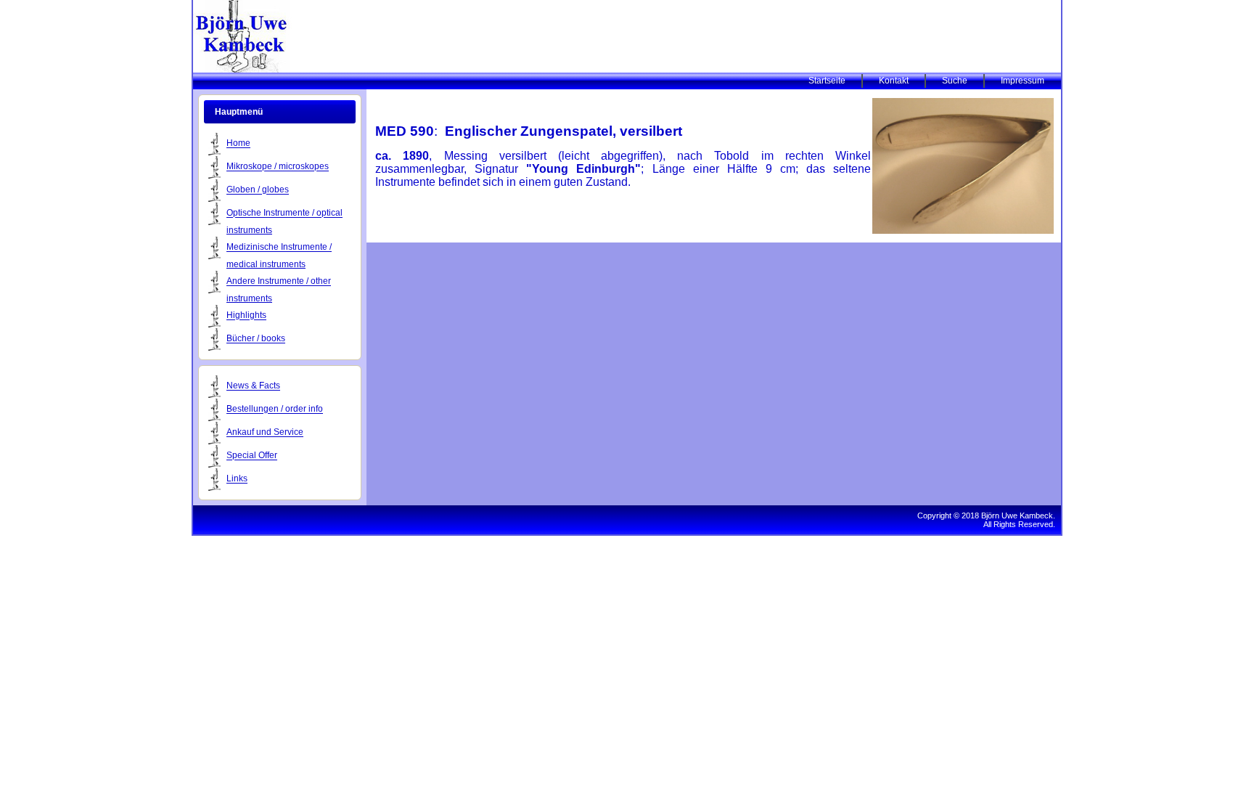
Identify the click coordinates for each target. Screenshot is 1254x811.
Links (236, 479)
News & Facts (253, 386)
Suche (954, 81)
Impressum (1022, 81)
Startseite (826, 81)
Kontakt (894, 81)
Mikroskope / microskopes (277, 167)
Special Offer (251, 456)
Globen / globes (257, 190)
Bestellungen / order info (274, 409)
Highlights (246, 316)
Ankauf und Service (264, 433)
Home (238, 144)
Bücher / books (255, 339)
